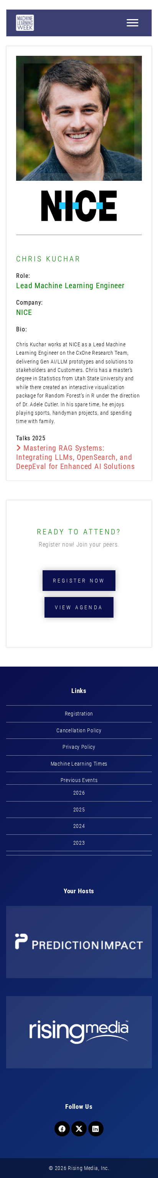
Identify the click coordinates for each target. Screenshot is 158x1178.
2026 (79, 793)
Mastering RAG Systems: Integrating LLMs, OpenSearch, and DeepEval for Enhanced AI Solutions (75, 457)
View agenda (79, 607)
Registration (79, 714)
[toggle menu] (132, 22)
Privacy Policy (79, 747)
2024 (79, 826)
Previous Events (79, 780)
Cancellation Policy (78, 730)
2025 (79, 809)
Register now (79, 581)
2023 (79, 843)
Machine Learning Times (79, 764)
